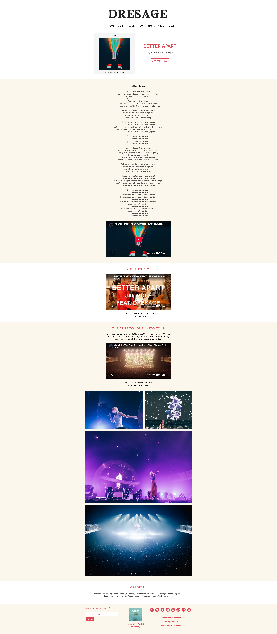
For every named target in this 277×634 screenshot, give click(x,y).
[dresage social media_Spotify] (178, 610)
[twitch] (189, 610)
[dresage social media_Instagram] (152, 610)
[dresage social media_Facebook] (162, 610)
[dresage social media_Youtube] (168, 610)
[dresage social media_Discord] (173, 610)
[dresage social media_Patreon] (184, 610)
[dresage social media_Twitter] (157, 610)
